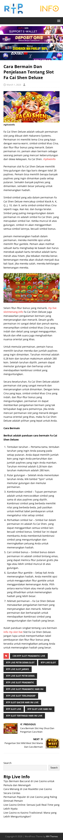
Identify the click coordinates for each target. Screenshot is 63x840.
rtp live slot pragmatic (20, 682)
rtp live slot (48, 662)
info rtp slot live (13, 632)
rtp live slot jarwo (17, 669)
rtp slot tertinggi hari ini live (24, 715)
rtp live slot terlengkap (21, 695)
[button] (58, 20)
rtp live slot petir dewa (20, 675)
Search (8, 763)
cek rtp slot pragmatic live (29, 655)
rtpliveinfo (49, 159)
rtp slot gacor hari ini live (22, 702)
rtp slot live (13, 709)
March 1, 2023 (14, 84)
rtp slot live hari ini (39, 709)
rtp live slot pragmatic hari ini (24, 689)
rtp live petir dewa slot (20, 662)
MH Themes (52, 836)
